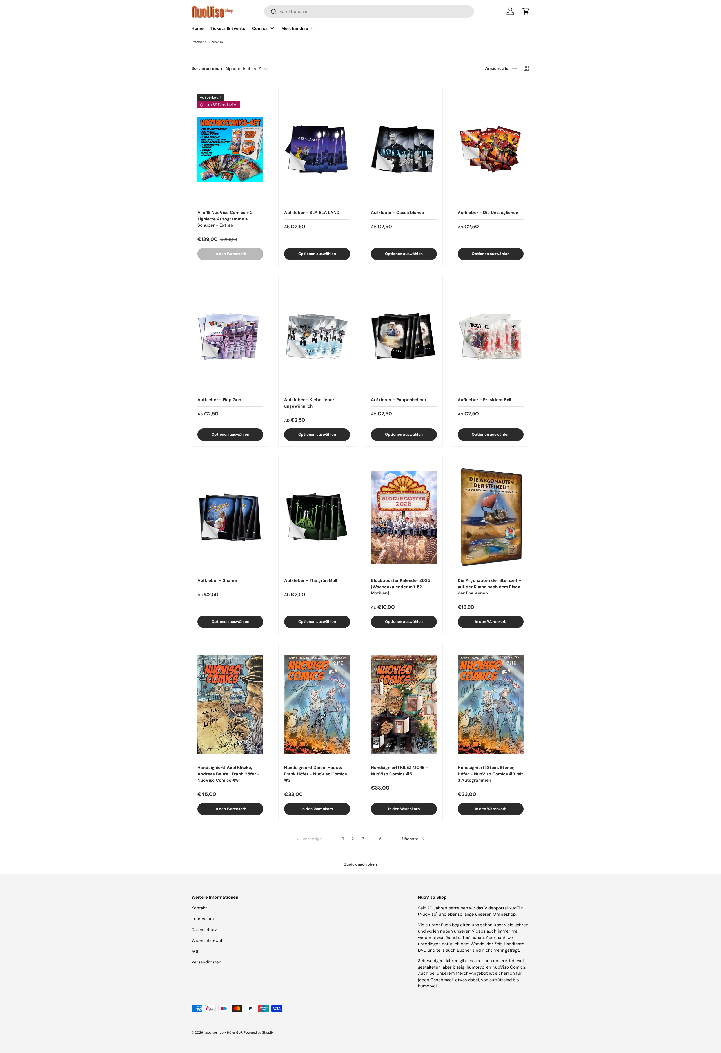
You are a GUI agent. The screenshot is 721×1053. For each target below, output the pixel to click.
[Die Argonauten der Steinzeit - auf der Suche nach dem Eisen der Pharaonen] (491, 517)
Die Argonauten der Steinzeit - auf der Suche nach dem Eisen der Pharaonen (489, 587)
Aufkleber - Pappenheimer (398, 400)
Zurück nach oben (360, 864)
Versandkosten (206, 962)
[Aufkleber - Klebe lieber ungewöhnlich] (317, 336)
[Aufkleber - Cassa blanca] (404, 149)
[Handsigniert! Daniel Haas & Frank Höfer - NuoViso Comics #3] (317, 704)
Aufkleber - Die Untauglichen (488, 212)
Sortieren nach (207, 68)
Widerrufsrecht (207, 940)
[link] (308, 838)
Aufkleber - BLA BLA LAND (312, 212)
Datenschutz (204, 930)
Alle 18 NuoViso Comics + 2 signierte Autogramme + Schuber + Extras (225, 219)
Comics (260, 28)
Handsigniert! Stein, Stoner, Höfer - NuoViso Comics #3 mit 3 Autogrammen (490, 774)
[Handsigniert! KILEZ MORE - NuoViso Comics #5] (404, 704)
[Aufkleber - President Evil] (491, 336)
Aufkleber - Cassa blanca (397, 212)
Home (198, 28)
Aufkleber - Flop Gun (219, 400)
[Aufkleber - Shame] (230, 517)
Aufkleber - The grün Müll (310, 580)
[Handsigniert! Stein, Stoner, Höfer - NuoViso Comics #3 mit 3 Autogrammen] (491, 704)
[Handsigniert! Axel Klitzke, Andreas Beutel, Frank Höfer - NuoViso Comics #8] (230, 704)
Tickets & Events (227, 28)
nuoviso (217, 42)
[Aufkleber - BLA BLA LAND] (317, 149)
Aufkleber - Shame (217, 580)
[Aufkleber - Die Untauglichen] (491, 149)
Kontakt (199, 908)
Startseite (199, 42)
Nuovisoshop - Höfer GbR (223, 1032)
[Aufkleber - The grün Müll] (317, 517)
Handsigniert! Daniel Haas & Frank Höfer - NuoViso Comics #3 (315, 774)
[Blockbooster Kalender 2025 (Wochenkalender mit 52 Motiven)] (404, 517)
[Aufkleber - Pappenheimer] (404, 336)
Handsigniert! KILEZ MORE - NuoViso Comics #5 (399, 771)
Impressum (203, 919)
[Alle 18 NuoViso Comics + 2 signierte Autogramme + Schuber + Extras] (230, 149)
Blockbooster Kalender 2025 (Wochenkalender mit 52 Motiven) (400, 587)
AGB (196, 951)
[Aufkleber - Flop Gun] (230, 336)
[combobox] (369, 11)
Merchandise (294, 28)
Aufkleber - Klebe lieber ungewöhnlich (309, 403)
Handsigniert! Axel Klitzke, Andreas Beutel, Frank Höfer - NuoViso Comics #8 (228, 774)
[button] (526, 11)
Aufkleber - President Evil (484, 400)
